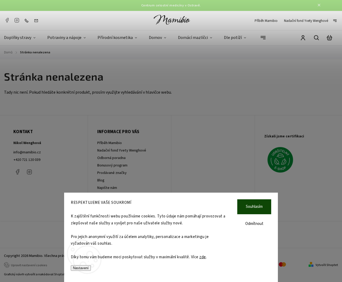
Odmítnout (254, 224)
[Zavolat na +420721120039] (27, 20)
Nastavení (81, 268)
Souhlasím (254, 206)
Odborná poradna (111, 158)
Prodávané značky (112, 173)
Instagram (17, 20)
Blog (100, 180)
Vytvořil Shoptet (327, 265)
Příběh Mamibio (266, 20)
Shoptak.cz (61, 274)
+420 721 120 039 (26, 159)
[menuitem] (22, 37)
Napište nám (107, 187)
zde (202, 257)
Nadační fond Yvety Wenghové (306, 20)
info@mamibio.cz (27, 152)
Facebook (7, 20)
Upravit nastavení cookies (29, 265)
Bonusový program (112, 165)
